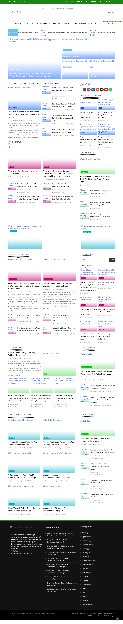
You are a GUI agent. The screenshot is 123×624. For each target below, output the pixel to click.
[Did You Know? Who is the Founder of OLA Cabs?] (85, 496)
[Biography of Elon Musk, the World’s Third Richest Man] (85, 482)
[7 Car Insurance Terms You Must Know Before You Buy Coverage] (24, 462)
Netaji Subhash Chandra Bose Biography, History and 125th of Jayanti (100, 466)
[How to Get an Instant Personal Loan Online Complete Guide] (47, 199)
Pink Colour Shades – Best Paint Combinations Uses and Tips (46, 32)
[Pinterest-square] (97, 89)
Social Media (86, 584)
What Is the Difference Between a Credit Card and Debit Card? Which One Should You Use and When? (58, 173)
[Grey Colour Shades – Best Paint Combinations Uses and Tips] (47, 330)
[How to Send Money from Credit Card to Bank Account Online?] (12, 199)
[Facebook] (84, 89)
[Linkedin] (93, 89)
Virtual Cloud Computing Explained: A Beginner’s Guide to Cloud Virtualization (18, 398)
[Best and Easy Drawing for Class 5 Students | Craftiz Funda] (84, 192)
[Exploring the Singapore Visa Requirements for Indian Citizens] (106, 326)
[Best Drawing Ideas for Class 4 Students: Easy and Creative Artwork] (84, 204)
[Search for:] (94, 260)
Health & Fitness (86, 367)
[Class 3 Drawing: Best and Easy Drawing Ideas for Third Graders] (84, 216)
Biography (85, 434)
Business (15, 23)
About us (56, 2)
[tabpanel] (34, 58)
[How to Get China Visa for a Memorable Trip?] (106, 301)
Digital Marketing (82, 23)
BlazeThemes (13, 616)
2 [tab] (53, 40)
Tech (45, 373)
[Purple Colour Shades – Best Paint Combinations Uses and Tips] (72, 32)
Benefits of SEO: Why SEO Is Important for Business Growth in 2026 (101, 73)
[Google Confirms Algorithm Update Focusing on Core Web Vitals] (88, 129)
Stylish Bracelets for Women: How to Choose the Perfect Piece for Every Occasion (24, 237)
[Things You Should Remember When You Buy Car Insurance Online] (59, 429)
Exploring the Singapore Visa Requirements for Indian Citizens (105, 336)
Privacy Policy (85, 2)
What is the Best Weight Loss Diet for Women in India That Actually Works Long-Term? (102, 399)
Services (100, 22)
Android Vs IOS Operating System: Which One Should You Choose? (63, 398)
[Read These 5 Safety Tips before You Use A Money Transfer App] (24, 495)
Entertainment (42, 23)
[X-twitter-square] (102, 89)
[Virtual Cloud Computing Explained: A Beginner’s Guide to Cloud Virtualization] (18, 385)
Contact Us (64, 2)
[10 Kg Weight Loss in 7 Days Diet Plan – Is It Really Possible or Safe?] (85, 387)
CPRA (78, 2)
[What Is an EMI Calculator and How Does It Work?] (24, 157)
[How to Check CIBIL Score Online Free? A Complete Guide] (47, 186)
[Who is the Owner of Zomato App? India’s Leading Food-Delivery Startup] (85, 452)
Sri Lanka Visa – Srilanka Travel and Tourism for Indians (88, 336)
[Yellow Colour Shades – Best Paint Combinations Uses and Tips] (46, 118)
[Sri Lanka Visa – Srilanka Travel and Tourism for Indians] (88, 326)
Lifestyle (27, 23)
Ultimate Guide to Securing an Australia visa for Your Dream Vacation (88, 311)
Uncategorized (86, 604)
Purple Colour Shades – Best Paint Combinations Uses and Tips (97, 32)
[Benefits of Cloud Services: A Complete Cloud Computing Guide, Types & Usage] (42, 385)
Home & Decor (14, 69)
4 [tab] (59, 40)
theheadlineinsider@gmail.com (21, 553)
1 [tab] (50, 40)
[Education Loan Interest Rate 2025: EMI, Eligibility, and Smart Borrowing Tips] (97, 165)
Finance (11, 166)
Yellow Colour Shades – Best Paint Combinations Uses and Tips (62, 118)
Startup (67, 23)
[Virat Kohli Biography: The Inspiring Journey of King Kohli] (98, 427)
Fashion (84, 549)
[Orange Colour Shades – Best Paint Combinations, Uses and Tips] (46, 90)
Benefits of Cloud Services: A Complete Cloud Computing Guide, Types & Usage (41, 398)
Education (84, 172)
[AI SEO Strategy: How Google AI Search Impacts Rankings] (106, 104)
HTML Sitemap (109, 2)
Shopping (13, 231)
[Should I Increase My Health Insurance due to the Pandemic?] (59, 462)
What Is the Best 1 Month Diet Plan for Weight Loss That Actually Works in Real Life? (97, 374)
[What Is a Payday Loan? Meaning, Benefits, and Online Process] (12, 186)
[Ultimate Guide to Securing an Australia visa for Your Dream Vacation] (88, 301)
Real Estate (87, 232)
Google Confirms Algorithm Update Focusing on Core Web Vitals (88, 139)
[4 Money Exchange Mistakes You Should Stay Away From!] (24, 429)
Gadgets (56, 23)
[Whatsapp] (110, 89)
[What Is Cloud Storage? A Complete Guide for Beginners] (59, 364)
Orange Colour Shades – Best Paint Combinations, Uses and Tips (74, 73)
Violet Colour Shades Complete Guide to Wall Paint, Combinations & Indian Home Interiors (23, 114)
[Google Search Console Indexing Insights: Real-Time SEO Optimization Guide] (106, 129)
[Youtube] (106, 89)
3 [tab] (56, 40)
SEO (92, 67)
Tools (83, 596)
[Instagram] (89, 89)
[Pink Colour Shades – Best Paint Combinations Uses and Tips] (23, 32)
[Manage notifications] (117, 619)
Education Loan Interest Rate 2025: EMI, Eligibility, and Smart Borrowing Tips (95, 179)
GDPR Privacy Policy (97, 2)
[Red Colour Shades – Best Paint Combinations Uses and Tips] (46, 132)
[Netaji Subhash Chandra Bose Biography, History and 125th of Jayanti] (85, 466)
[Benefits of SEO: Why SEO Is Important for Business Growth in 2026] (88, 104)
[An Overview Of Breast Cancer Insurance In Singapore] (59, 495)
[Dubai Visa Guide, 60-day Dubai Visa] (106, 274)
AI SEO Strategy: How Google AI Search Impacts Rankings (106, 114)
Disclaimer (72, 2)
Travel (83, 278)
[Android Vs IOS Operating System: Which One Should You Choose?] (65, 385)
